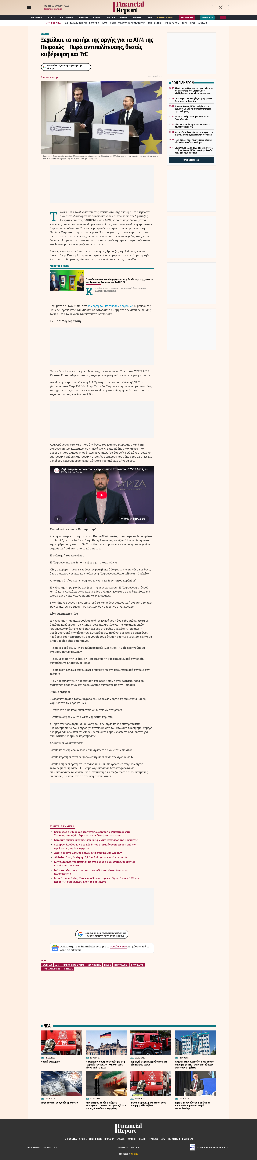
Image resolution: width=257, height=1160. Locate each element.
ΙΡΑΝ (150, 23)
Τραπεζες (137, 17)
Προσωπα (83, 17)
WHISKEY (134, 1154)
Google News (118, 946)
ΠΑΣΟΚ (107, 965)
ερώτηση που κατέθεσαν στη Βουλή (110, 306)
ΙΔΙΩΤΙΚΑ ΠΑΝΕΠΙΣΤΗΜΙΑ (76, 23)
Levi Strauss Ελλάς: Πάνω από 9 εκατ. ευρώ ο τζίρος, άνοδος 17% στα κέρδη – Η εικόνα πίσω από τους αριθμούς (96, 879)
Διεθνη (123, 17)
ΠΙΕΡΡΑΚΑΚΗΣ (120, 965)
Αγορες (51, 17)
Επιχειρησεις (66, 17)
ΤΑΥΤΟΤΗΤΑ (134, 1147)
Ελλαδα (96, 17)
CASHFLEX (47, 965)
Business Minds (165, 17)
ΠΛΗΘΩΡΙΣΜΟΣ (172, 23)
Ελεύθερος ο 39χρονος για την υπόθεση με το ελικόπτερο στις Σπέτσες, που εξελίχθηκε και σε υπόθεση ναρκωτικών (92, 833)
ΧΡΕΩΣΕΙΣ (68, 968)
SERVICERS (202, 23)
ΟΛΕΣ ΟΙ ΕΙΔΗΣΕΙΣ (191, 160)
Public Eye (207, 17)
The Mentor (187, 17)
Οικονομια (36, 17)
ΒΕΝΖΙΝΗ (158, 23)
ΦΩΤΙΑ (113, 23)
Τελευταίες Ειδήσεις (53, 9)
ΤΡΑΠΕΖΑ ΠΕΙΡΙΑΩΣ (51, 968)
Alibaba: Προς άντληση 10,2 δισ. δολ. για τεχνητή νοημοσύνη (91, 857)
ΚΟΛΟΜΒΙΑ (94, 23)
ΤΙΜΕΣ (192, 23)
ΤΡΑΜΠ (184, 23)
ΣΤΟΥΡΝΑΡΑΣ (137, 965)
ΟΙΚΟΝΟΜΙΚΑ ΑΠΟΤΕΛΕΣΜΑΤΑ (131, 23)
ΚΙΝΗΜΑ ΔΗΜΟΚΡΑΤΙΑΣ (73, 965)
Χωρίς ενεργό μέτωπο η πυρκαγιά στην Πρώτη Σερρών (88, 852)
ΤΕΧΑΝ (104, 23)
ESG (150, 17)
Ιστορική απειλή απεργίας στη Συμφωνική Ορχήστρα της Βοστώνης (96, 840)
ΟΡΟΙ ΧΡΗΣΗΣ (123, 1147)
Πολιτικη (110, 17)
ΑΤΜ (57, 965)
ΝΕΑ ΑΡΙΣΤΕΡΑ (94, 965)
